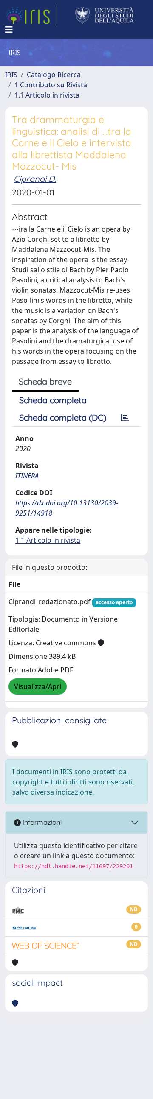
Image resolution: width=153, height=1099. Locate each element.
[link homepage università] (104, 15)
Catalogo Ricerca (54, 74)
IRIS (11, 74)
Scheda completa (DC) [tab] (62, 417)
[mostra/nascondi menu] (9, 29)
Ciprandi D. (35, 178)
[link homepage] (31, 15)
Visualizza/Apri (37, 686)
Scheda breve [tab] (45, 381)
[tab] (124, 418)
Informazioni (41, 822)
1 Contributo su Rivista (50, 84)
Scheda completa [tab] (53, 400)
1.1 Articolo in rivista (46, 95)
